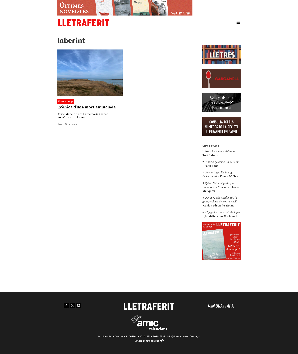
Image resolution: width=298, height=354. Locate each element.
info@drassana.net (177, 336)
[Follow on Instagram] (78, 305)
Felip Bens (211, 166)
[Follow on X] (72, 305)
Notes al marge (65, 101)
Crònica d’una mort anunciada (86, 107)
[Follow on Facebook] (66, 305)
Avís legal (195, 336)
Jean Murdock (67, 124)
